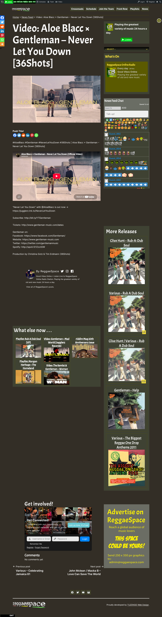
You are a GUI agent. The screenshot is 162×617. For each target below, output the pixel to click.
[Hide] (1, 48)
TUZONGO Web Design (138, 605)
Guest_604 (115, 148)
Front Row (122, 9)
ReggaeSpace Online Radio (121, 64)
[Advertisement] (57, 307)
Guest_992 (115, 134)
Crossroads (77, 9)
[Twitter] (19, 135)
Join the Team (106, 9)
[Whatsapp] (36, 135)
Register (30, 547)
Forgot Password (42, 547)
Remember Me (36, 544)
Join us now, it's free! (78, 525)
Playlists (134, 9)
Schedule (91, 9)
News (145, 9)
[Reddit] (23, 135)
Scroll (147, 104)
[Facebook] (15, 135)
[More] (2, 44)
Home (16, 17)
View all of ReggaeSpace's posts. (40, 287)
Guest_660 (115, 180)
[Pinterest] (32, 135)
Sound (142, 104)
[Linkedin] (28, 135)
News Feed (27, 17)
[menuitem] (2, 2)
